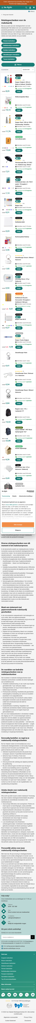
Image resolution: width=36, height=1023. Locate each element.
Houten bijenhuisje (20, 448)
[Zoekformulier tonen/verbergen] (26, 8)
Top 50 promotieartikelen (8, 979)
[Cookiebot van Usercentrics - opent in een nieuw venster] (26, 491)
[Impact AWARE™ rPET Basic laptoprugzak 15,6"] (8, 431)
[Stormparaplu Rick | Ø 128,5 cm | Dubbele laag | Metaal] (8, 159)
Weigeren (18, 530)
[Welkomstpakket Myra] (8, 100)
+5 (13, 86)
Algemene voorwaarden (11, 1017)
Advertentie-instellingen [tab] (26, 496)
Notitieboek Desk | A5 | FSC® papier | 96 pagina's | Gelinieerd (24, 184)
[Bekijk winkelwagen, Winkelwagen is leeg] (34, 7)
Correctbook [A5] (20, 139)
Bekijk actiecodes (22, 3)
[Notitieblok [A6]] (8, 221)
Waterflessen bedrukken (8, 963)
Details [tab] (14, 496)
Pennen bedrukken (6, 968)
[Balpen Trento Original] (8, 337)
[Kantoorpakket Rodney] (8, 240)
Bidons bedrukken (6, 960)
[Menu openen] (2, 8)
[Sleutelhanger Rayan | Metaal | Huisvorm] (8, 393)
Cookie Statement (10, 1020)
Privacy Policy (28, 1017)
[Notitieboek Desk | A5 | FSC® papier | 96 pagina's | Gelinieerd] (8, 180)
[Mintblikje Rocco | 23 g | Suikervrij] (8, 278)
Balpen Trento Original (22, 340)
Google (18, 943)
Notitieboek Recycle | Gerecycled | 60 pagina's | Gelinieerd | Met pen (22, 300)
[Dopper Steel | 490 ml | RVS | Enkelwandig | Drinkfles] (8, 119)
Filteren (19, 64)
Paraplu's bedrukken (7, 974)
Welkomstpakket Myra (22, 97)
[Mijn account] (30, 7)
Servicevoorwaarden (8, 943)
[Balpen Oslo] (8, 202)
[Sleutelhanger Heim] (8, 356)
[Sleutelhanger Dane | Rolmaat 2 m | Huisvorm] (8, 375)
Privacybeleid (28, 941)
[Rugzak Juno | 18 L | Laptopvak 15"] (8, 412)
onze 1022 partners (12, 504)
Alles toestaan (18, 524)
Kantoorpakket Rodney (22, 237)
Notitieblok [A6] (19, 222)
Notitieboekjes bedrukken (8, 971)
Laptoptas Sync (20, 486)
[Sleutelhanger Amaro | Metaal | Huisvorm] (8, 259)
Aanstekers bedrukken (7, 976)
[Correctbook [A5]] (8, 140)
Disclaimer (28, 1020)
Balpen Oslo (18, 205)
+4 (13, 209)
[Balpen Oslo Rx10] (8, 318)
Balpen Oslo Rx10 (20, 319)
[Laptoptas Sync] (8, 487)
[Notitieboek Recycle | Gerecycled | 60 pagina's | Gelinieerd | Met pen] (8, 297)
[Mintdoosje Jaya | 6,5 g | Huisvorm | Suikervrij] (8, 468)
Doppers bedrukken (7, 958)
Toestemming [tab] (6, 496)
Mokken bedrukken (6, 966)
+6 (13, 148)
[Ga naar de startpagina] (8, 7)
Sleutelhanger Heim (21, 352)
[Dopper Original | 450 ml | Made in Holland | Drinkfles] (8, 79)
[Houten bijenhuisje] (8, 450)
